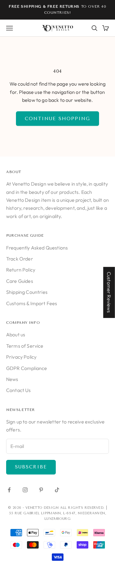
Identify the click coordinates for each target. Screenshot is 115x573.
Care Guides (19, 281)
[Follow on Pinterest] (41, 490)
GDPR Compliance (26, 368)
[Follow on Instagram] (25, 490)
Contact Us (18, 390)
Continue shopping (57, 118)
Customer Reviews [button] (109, 292)
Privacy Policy (21, 357)
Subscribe (31, 467)
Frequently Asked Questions (37, 248)
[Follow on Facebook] (9, 490)
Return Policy (20, 270)
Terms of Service (25, 346)
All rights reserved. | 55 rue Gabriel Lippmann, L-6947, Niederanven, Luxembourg (58, 513)
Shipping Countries (27, 292)
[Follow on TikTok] (57, 490)
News (12, 379)
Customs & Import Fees (31, 303)
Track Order (19, 259)
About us (15, 334)
